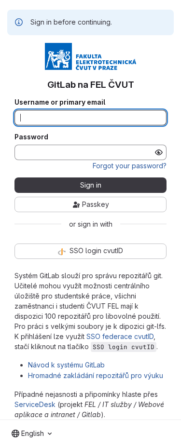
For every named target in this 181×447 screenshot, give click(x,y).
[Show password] (159, 152)
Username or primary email (59, 102)
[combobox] (31, 433)
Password (31, 137)
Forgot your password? (130, 166)
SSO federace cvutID (119, 336)
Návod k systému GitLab (66, 365)
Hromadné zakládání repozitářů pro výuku (95, 375)
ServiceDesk (35, 404)
